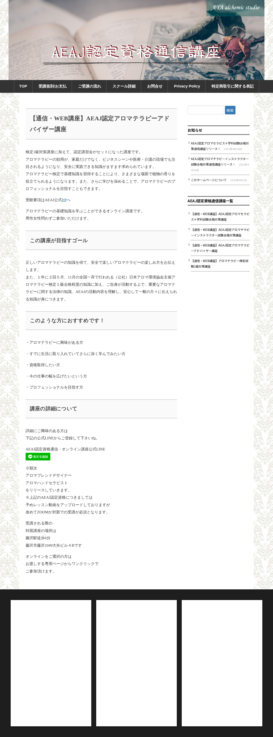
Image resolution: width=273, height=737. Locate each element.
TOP (23, 86)
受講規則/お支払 (53, 86)
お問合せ (155, 86)
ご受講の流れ (89, 86)
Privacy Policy (187, 86)
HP (64, 200)
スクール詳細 (124, 86)
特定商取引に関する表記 (233, 86)
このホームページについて (209, 180)
